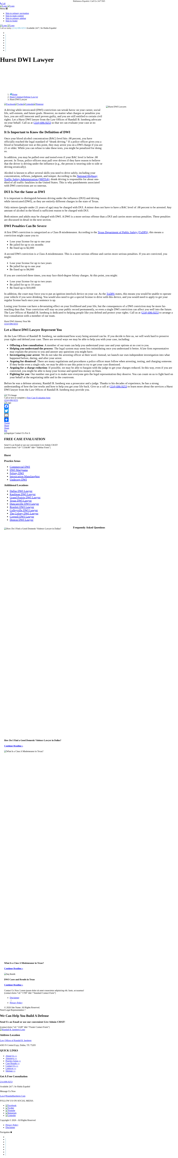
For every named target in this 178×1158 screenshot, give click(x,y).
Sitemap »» (10, 1071)
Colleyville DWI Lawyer (24, 510)
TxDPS (111, 293)
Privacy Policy (16, 1003)
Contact (92, 48)
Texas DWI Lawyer (21, 500)
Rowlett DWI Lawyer (22, 506)
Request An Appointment (92, 50)
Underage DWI (18, 479)
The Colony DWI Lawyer (24, 513)
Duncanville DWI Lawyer (24, 503)
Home (92, 33)
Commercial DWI (20, 466)
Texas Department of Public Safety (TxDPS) (123, 232)
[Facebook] (89, 406)
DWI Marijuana (19, 469)
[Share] (89, 419)
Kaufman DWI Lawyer (23, 494)
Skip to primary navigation (17, 13)
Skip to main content (15, 16)
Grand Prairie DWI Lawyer (25, 497)
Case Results (92, 38)
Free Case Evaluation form (38, 398)
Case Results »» (13, 1063)
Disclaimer (14, 998)
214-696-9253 (6, 1082)
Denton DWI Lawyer (21, 519)
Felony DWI (17, 473)
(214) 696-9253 (19, 28)
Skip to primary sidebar (16, 18)
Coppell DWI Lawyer (22, 516)
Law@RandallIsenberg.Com (12, 1096)
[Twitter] (89, 411)
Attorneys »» (11, 1058)
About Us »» (11, 1056)
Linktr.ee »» (11, 1068)
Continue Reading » (13, 746)
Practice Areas (92, 40)
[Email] (89, 415)
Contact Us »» (12, 1066)
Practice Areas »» (13, 1061)
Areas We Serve (92, 43)
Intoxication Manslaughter (25, 476)
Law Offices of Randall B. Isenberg (15, 1040)
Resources (92, 45)
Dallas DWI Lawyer (21, 490)
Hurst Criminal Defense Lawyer (24, 97)
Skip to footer (12, 21)
